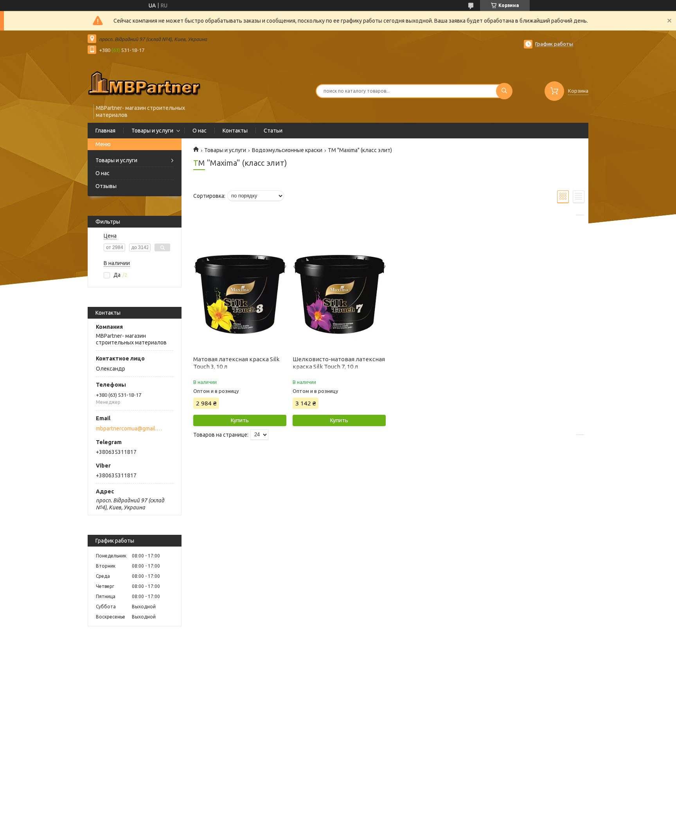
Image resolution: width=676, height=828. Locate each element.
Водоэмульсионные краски (287, 150)
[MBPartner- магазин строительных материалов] (144, 82)
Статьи (273, 130)
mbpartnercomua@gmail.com (130, 428)
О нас (199, 130)
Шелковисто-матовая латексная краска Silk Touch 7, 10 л (339, 363)
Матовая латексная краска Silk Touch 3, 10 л (236, 363)
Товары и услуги (152, 130)
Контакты (235, 130)
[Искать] (504, 91)
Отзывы (106, 186)
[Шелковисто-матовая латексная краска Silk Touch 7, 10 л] (339, 294)
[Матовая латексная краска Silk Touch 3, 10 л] (239, 294)
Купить (240, 420)
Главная (105, 130)
